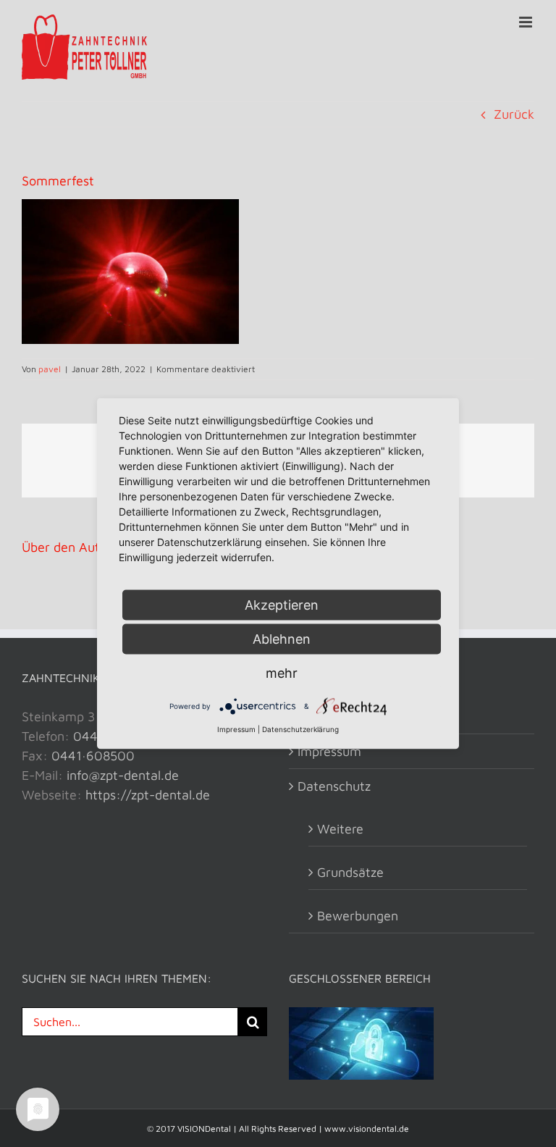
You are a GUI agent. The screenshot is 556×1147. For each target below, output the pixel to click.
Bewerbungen (357, 915)
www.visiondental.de (366, 1128)
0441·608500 (93, 755)
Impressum (329, 751)
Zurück (514, 114)
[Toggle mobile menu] (526, 22)
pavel (49, 369)
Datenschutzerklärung (300, 729)
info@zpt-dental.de (123, 775)
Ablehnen (282, 639)
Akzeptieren (282, 605)
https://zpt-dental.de (147, 794)
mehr (282, 673)
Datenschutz (334, 786)
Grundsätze (350, 872)
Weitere (340, 828)
